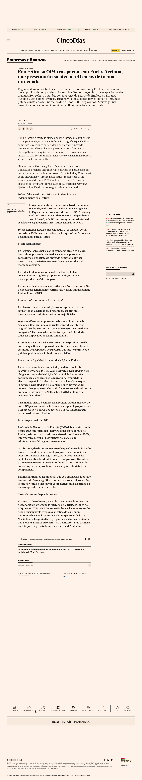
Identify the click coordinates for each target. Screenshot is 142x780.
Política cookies (24, 775)
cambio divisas (73, 710)
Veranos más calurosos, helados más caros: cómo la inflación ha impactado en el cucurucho (120, 251)
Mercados (38, 50)
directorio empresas (88, 710)
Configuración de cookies (37, 775)
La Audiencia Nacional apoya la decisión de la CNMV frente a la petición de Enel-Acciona (51, 551)
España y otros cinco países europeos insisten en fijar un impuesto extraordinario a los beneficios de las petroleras (118, 232)
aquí (64, 576)
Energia (86, 60)
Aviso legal (16, 775)
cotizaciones (102, 710)
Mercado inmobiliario (109, 60)
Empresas (21, 565)
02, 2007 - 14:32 (25, 123)
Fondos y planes (65, 50)
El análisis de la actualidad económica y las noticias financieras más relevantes (46, 539)
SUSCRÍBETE (115, 50)
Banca (66, 60)
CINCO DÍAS (23, 121)
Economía (45, 50)
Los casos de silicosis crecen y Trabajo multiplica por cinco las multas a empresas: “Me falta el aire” (120, 242)
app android (127, 710)
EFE (19, 555)
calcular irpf (14, 710)
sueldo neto (43, 710)
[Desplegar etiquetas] (89, 565)
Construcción (95, 60)
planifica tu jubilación (58, 710)
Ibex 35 (14, 29)
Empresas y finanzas (27, 50)
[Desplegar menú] (8, 40)
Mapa (67, 775)
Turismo (120, 60)
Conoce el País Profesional (71, 721)
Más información (23, 576)
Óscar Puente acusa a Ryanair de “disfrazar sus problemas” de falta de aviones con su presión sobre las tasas (120, 222)
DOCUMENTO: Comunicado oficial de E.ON (16, 211)
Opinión (85, 50)
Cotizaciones (54, 50)
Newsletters (76, 775)
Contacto (9, 775)
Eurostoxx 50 (88, 29)
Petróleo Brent (61, 29)
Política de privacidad (51, 775)
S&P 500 (37, 29)
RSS (71, 775)
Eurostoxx (115, 278)
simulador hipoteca (29, 710)
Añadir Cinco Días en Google (81, 129)
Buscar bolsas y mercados (116, 268)
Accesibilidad (62, 775)
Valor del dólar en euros (116, 29)
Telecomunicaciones (76, 60)
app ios (117, 710)
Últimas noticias (76, 50)
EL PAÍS (93, 49)
